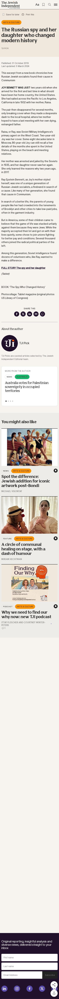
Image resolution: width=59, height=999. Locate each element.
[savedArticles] (43, 4)
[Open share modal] (54, 984)
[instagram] (17, 989)
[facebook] (29, 989)
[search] (49, 4)
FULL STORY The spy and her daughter (23, 268)
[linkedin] (4, 989)
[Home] (10, 4)
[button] (6, 401)
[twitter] (42, 989)
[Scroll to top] (54, 993)
